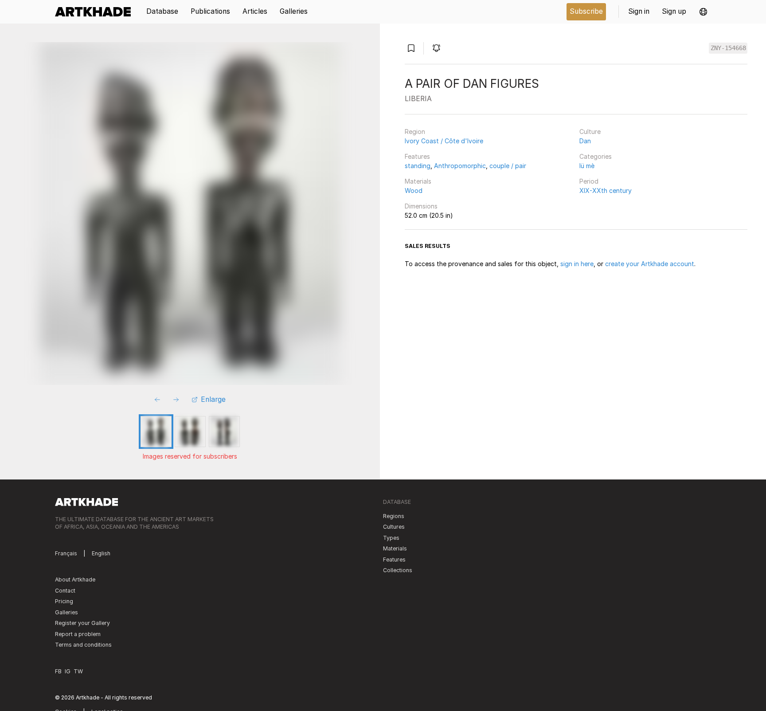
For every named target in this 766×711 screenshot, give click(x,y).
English (101, 553)
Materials (418, 181)
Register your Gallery (82, 623)
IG (67, 671)
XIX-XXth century (605, 190)
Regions (393, 516)
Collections (397, 570)
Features (417, 156)
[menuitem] (96, 11)
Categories (595, 156)
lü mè (586, 165)
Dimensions (421, 206)
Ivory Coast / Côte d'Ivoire (444, 141)
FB (58, 671)
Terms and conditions (83, 644)
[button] (703, 12)
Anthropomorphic (460, 165)
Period (588, 181)
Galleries (66, 612)
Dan (585, 141)
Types (391, 537)
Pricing (64, 601)
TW (78, 671)
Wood (413, 190)
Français (66, 553)
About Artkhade (75, 579)
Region (415, 131)
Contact (65, 590)
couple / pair (507, 165)
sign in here (577, 263)
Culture (590, 131)
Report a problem (78, 634)
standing (417, 165)
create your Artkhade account (649, 263)
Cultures (394, 526)
